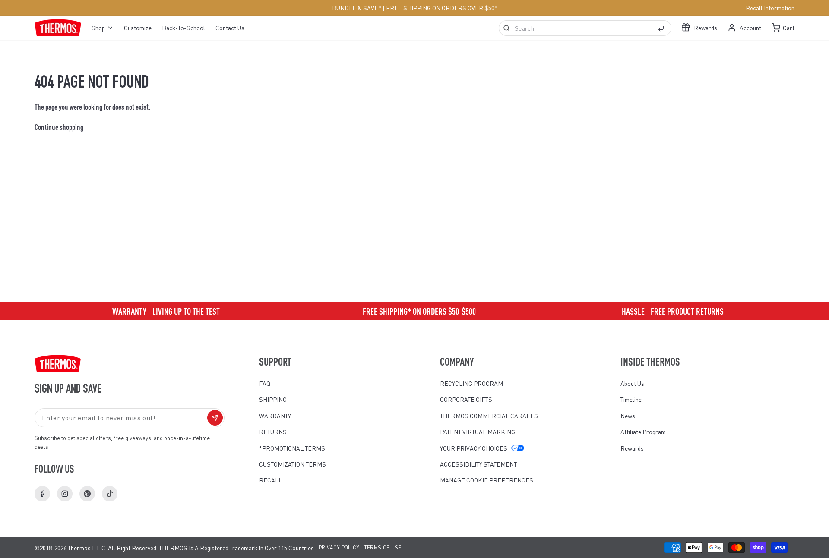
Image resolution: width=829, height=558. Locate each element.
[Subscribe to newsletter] (215, 418)
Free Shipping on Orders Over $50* (441, 8)
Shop (98, 28)
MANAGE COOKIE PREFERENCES (486, 480)
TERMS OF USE (383, 547)
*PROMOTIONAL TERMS (292, 448)
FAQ (264, 383)
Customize (138, 28)
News (627, 415)
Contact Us (229, 28)
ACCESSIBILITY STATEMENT (478, 464)
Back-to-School (183, 28)
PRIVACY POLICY (339, 547)
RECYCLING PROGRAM (471, 383)
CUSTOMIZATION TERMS (292, 464)
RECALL (270, 480)
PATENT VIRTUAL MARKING (477, 431)
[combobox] (585, 28)
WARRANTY (275, 415)
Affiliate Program (643, 431)
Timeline (631, 399)
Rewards (632, 448)
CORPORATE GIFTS (466, 399)
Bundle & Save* (356, 8)
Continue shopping (59, 127)
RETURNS (273, 431)
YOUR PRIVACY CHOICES (473, 448)
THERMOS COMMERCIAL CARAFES (489, 415)
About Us (632, 383)
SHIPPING (273, 399)
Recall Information (770, 8)
